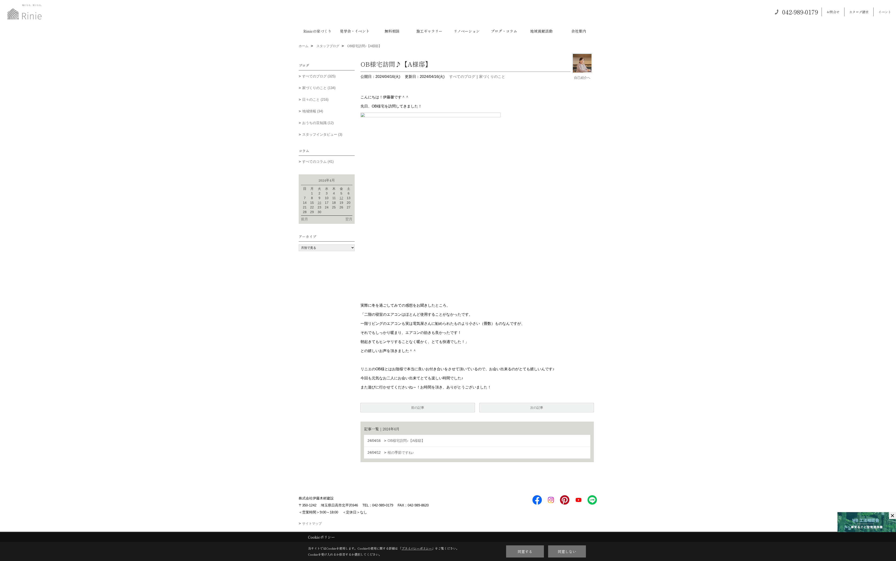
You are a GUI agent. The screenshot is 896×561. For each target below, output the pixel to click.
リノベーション (467, 31)
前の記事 (417, 407)
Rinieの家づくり (317, 31)
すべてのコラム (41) (318, 161)
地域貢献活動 (541, 31)
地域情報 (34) (312, 111)
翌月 (348, 219)
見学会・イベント (355, 31)
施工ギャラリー (429, 31)
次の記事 (536, 407)
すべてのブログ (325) (319, 76)
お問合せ (833, 12)
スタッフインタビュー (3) (322, 134)
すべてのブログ (462, 77)
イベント (884, 12)
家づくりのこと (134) (319, 88)
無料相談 (392, 31)
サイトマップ (312, 523)
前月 (304, 219)
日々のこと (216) (315, 99)
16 (319, 202)
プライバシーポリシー (417, 548)
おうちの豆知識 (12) (318, 123)
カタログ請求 (859, 12)
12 (341, 198)
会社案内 (578, 31)
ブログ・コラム (504, 31)
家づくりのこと (492, 77)
